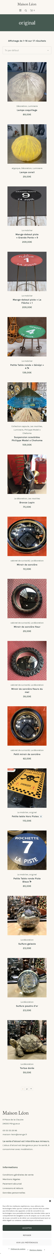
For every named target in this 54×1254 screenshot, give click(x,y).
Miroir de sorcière (27, 564)
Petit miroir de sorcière (27, 754)
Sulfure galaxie (27, 943)
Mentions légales (36, 1250)
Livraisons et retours (13, 1188)
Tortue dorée (27, 1068)
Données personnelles (14, 1192)
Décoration (22, 106)
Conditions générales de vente (18, 1174)
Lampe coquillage (27, 110)
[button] (50, 1201)
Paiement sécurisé (12, 1183)
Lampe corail (27, 172)
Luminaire (33, 106)
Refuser (27, 1235)
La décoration (20, 498)
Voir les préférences (27, 1242)
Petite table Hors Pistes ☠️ (27, 816)
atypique (16, 168)
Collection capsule (20, 426)
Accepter (27, 1228)
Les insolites (36, 426)
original (33, 812)
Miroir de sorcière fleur (27, 626)
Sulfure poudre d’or (27, 1006)
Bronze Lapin (27, 502)
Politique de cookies (18, 1249)
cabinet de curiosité (20, 560)
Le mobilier (27, 230)
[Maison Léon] (27, 4)
